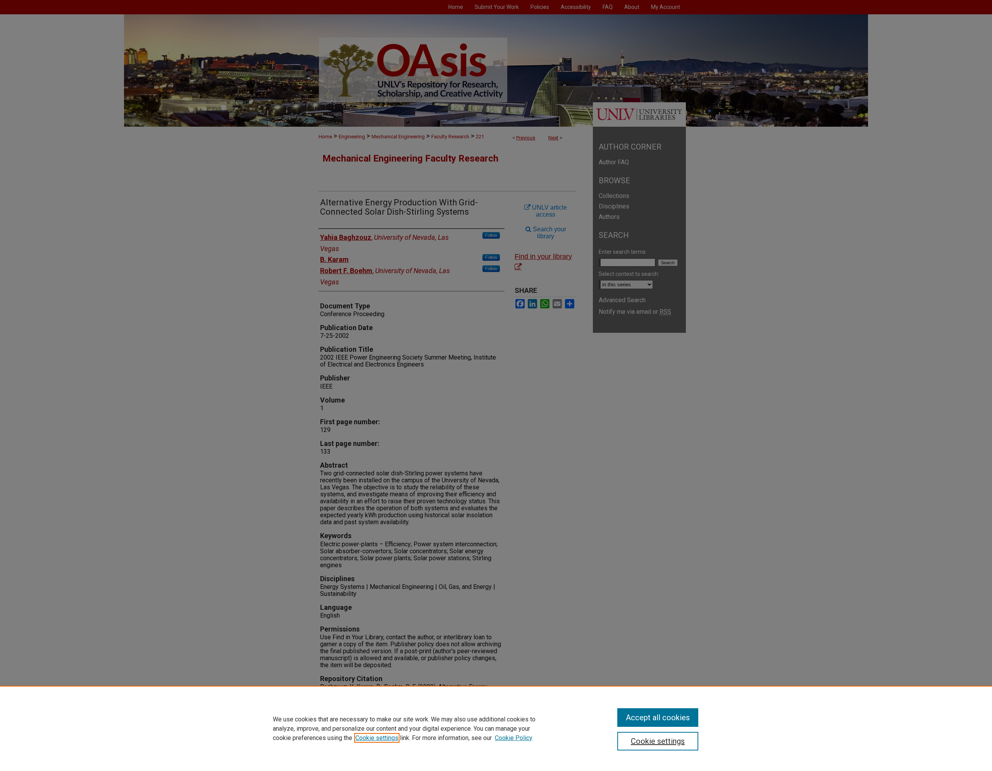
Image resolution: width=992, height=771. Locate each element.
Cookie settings (376, 738)
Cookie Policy (513, 738)
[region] (496, 728)
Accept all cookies (658, 717)
